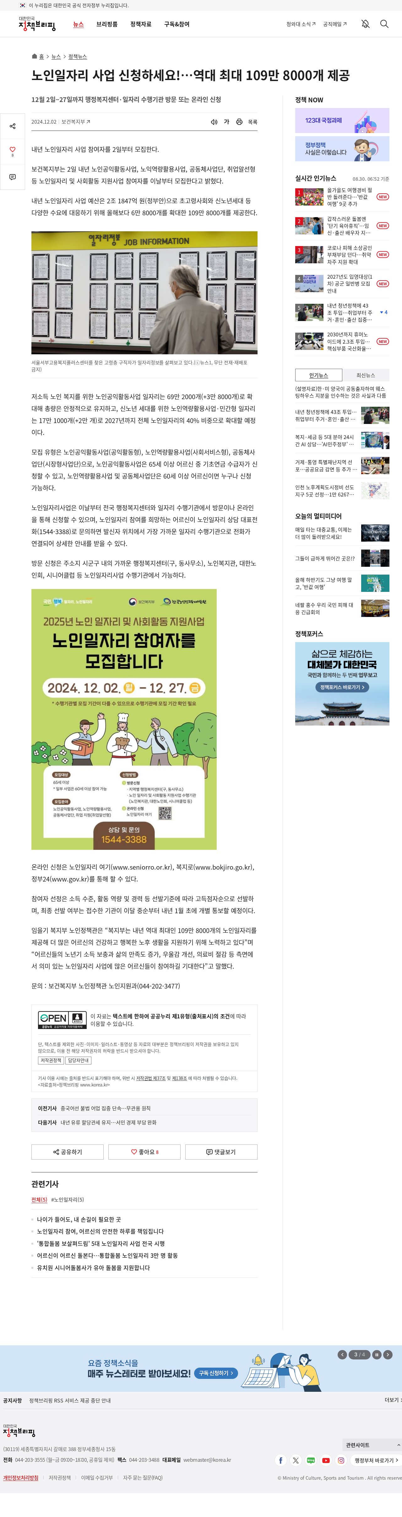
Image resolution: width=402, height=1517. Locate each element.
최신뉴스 (365, 375)
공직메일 (332, 24)
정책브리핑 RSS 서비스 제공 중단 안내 (70, 1400)
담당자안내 (78, 1060)
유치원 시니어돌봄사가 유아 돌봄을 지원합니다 (93, 1268)
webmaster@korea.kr (207, 1459)
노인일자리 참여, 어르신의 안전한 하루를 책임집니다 (100, 1231)
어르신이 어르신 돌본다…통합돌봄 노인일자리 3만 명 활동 (107, 1255)
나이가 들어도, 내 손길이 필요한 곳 (79, 1219)
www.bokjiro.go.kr (222, 866)
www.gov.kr (69, 878)
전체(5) (39, 1199)
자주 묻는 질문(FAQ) (142, 1477)
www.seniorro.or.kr (141, 866)
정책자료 (141, 24)
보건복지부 (76, 121)
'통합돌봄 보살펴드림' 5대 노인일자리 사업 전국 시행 (101, 1243)
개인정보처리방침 (20, 1477)
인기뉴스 (318, 375)
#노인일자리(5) (67, 1199)
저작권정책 (51, 1060)
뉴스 (78, 24)
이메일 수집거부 (97, 1477)
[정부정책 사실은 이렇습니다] (342, 148)
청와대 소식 (298, 24)
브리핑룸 (107, 24)
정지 (377, 1354)
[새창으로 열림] (239, 122)
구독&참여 (177, 24)
